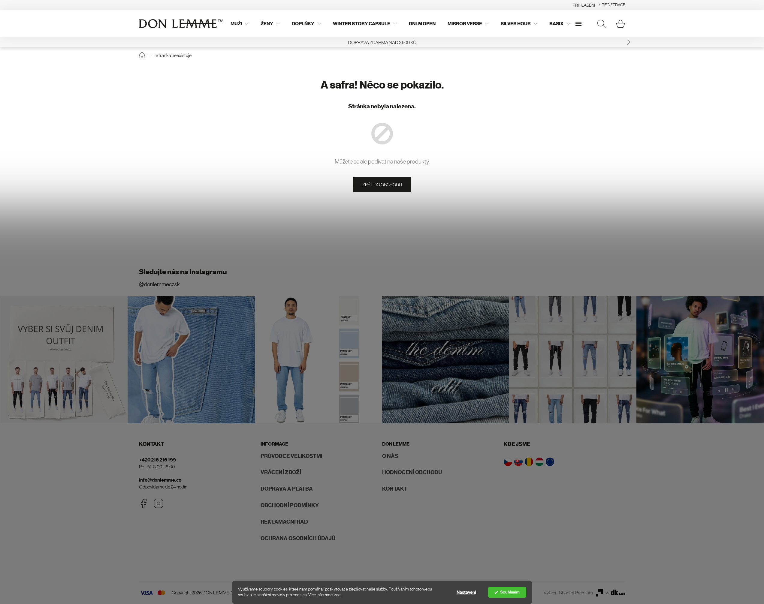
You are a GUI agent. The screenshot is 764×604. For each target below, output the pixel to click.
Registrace (613, 4)
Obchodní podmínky (290, 505)
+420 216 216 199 (157, 460)
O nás (390, 456)
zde (337, 595)
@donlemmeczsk (159, 284)
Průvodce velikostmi (291, 456)
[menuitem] (240, 23)
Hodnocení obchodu (412, 472)
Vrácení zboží (281, 472)
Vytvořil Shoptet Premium (568, 592)
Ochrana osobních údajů (298, 538)
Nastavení (466, 592)
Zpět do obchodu (382, 184)
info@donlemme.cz (160, 480)
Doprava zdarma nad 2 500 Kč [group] (382, 42)
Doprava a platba (287, 488)
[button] (628, 42)
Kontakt (394, 488)
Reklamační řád (284, 521)
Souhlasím (510, 592)
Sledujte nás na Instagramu (183, 271)
